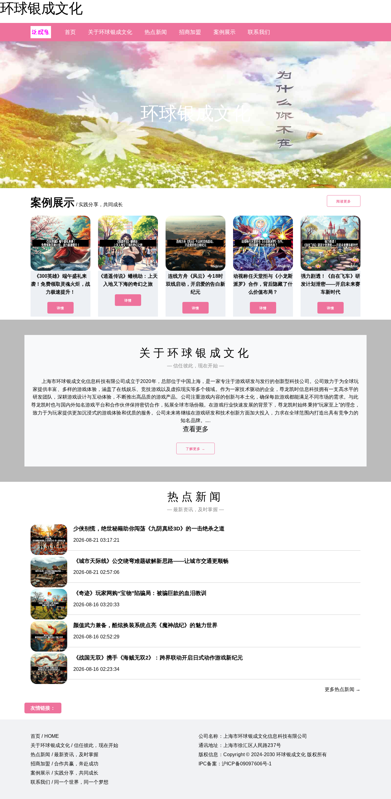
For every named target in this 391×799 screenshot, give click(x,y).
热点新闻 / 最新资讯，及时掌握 (65, 754)
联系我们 (259, 32)
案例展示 (225, 32)
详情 (60, 308)
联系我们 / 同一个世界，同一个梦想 (69, 782)
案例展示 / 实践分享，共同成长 (65, 772)
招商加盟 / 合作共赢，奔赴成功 (65, 763)
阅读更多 (343, 201)
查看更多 (196, 429)
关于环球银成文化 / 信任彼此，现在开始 (74, 745)
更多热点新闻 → (342, 689)
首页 (70, 32)
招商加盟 (190, 32)
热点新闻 (155, 32)
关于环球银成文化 (110, 32)
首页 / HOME (45, 736)
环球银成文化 (41, 8)
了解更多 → (195, 449)
